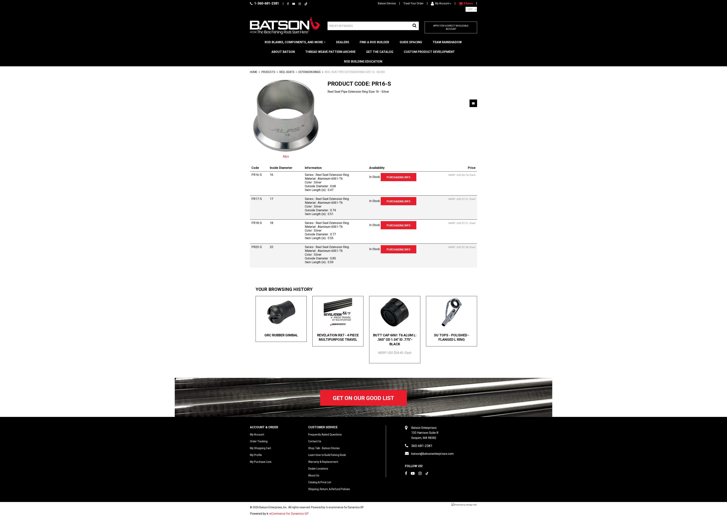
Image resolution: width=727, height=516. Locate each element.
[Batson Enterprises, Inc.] (285, 25)
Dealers (342, 42)
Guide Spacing (411, 42)
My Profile (256, 454)
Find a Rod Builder (374, 42)
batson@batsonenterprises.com (432, 454)
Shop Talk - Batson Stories (324, 448)
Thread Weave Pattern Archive (330, 52)
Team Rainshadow (447, 42)
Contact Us (314, 441)
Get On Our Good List (363, 398)
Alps (286, 156)
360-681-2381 (421, 446)
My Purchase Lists (260, 461)
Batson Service (387, 3)
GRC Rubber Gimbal (281, 335)
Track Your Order (413, 3)
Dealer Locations (318, 468)
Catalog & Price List (319, 482)
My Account (442, 3)
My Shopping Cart (260, 448)
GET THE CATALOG (379, 52)
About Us (313, 475)
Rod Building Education (363, 61)
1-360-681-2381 (266, 3)
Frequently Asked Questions (325, 434)
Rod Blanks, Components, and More (294, 42)
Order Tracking (259, 441)
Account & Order (264, 427)
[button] (466, 4)
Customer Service (323, 427)
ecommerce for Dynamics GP (346, 507)
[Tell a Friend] (473, 103)
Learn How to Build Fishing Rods (327, 454)
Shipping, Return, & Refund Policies (329, 489)
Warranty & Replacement (323, 461)
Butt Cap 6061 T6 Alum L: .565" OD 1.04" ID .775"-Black (395, 339)
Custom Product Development (429, 52)
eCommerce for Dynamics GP (289, 513)
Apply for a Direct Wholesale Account (451, 27)
